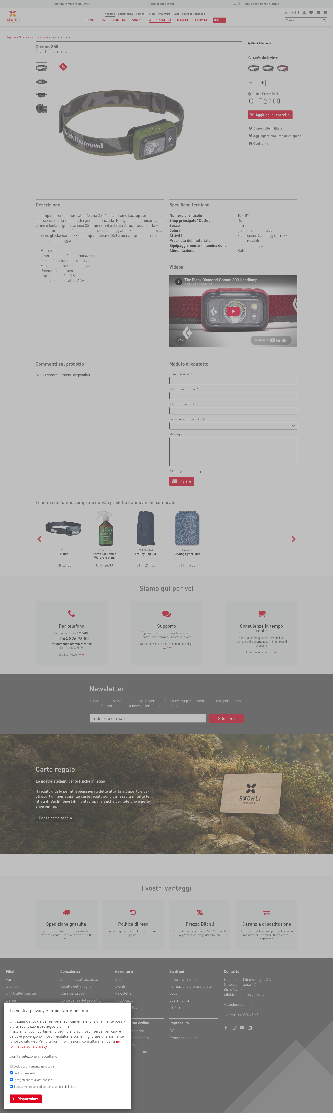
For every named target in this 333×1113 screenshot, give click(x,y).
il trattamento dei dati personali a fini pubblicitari (45, 1087)
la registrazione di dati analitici (33, 1080)
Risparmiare (28, 1099)
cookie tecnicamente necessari (34, 1066)
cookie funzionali (24, 1073)
